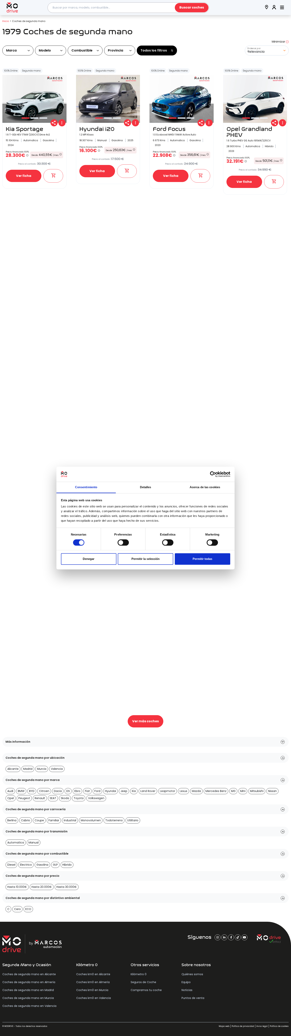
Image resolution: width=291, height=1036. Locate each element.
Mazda (196, 791)
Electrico (26, 865)
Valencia (57, 769)
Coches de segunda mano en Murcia (28, 998)
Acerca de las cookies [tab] (205, 487)
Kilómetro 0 (138, 974)
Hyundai (110, 791)
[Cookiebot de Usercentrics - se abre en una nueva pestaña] (213, 474)
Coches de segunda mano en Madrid (28, 990)
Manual (34, 842)
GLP (55, 865)
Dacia (58, 791)
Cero (17, 909)
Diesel (11, 865)
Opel (10, 798)
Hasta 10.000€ (17, 887)
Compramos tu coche (146, 990)
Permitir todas (202, 559)
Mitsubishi (256, 791)
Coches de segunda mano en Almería (28, 982)
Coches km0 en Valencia (93, 998)
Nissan (272, 791)
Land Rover (147, 791)
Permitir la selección (145, 559)
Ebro (77, 791)
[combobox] (128, 7)
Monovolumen (91, 820)
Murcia (41, 769)
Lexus (183, 791)
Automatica (15, 842)
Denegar (88, 559)
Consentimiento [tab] (86, 487)
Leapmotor (167, 791)
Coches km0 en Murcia (92, 990)
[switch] (123, 542)
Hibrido (67, 865)
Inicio (5, 21)
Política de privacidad (243, 1026)
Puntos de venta (193, 998)
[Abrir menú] (282, 7)
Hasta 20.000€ (41, 887)
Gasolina (42, 865)
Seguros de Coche (143, 982)
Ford (97, 791)
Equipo (186, 982)
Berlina (11, 820)
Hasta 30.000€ (66, 887)
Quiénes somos (192, 974)
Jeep (124, 791)
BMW (21, 791)
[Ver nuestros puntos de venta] (266, 7)
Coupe (39, 820)
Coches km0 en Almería (93, 982)
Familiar (53, 820)
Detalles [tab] (145, 487)
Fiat (87, 791)
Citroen (44, 791)
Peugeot (24, 798)
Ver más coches (145, 721)
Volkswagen (96, 798)
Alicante (13, 769)
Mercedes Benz (215, 791)
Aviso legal (262, 1026)
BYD (31, 791)
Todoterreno (114, 820)
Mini (242, 791)
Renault (40, 798)
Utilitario (132, 820)
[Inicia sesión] (274, 7)
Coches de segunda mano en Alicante (29, 974)
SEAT (53, 798)
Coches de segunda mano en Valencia (29, 1006)
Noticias (187, 990)
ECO (28, 909)
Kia (134, 791)
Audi (10, 791)
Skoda (65, 798)
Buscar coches (191, 7)
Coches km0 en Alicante (93, 974)
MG (233, 791)
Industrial (70, 820)
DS (68, 791)
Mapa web (224, 1026)
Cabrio (25, 820)
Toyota (79, 798)
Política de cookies (279, 1026)
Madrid (27, 769)
